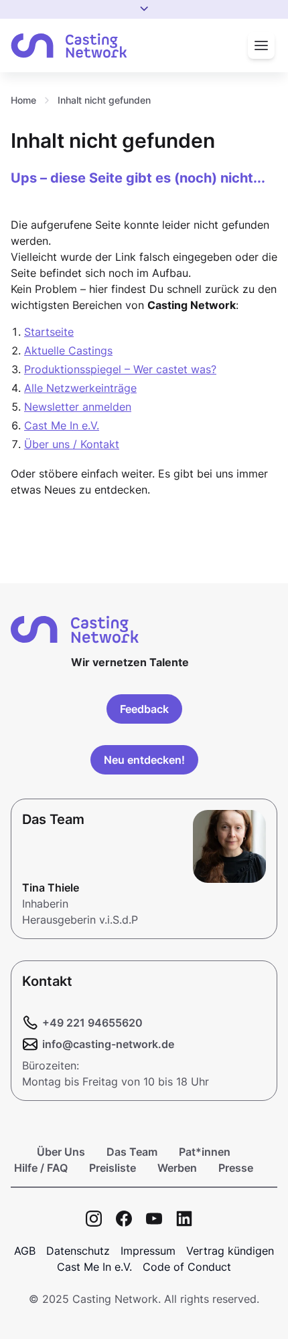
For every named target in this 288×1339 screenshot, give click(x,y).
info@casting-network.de (108, 1044)
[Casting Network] (69, 46)
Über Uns (61, 1151)
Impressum (148, 1250)
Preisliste (112, 1167)
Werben (177, 1167)
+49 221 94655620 (92, 1022)
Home (23, 100)
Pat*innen (204, 1151)
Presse (235, 1167)
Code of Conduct (187, 1266)
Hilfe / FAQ (41, 1167)
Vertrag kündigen (230, 1250)
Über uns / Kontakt (71, 444)
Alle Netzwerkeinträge (80, 388)
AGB (24, 1250)
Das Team (131, 1151)
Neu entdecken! (144, 759)
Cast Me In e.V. (61, 425)
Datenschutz (78, 1250)
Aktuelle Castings (68, 350)
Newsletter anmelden (77, 406)
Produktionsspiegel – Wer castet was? (120, 369)
